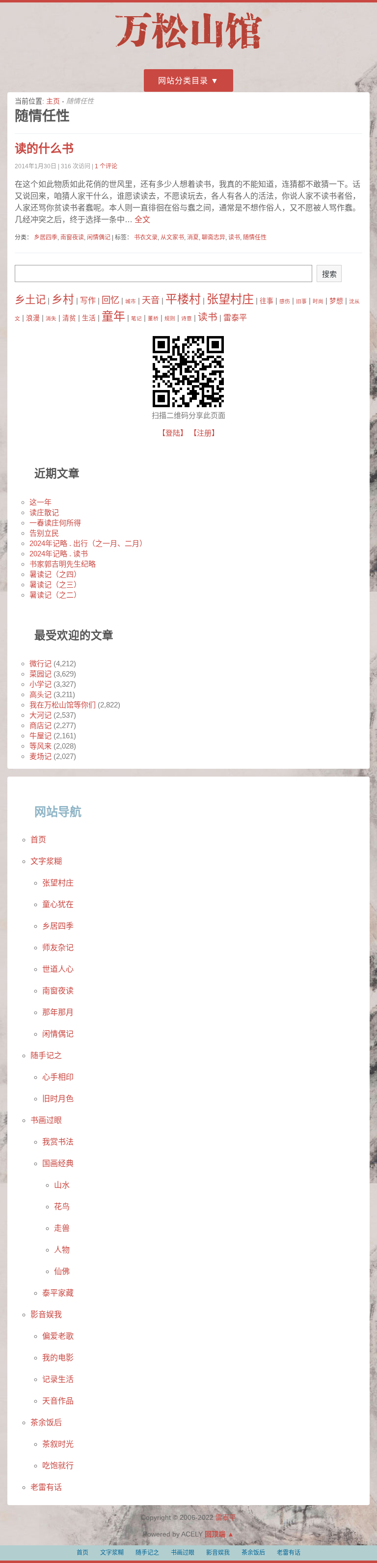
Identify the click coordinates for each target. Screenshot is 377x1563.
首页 (38, 839)
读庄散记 (44, 512)
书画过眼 (46, 1120)
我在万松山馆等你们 (62, 705)
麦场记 (40, 756)
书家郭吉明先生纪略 (62, 564)
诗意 (186, 318)
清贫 (69, 318)
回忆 (110, 300)
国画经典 (58, 1163)
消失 (51, 318)
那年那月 (58, 1012)
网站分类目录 (183, 81)
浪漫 (33, 318)
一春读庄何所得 (55, 523)
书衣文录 (146, 237)
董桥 (153, 318)
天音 (151, 300)
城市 (130, 301)
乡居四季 (45, 237)
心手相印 (58, 1077)
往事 (266, 301)
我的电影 (58, 1358)
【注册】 (204, 433)
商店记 (40, 725)
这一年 (40, 502)
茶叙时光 (58, 1444)
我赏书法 (58, 1142)
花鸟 (62, 1206)
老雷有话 (46, 1487)
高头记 (40, 694)
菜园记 (40, 674)
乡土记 (30, 300)
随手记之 (46, 1055)
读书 (234, 237)
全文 (141, 219)
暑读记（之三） (55, 584)
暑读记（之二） (55, 595)
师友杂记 (58, 947)
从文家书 (172, 237)
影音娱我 (46, 1314)
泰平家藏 (58, 1293)
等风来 (40, 746)
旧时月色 (58, 1098)
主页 (53, 101)
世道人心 (58, 969)
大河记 (40, 715)
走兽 (62, 1228)
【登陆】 (173, 433)
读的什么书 (44, 148)
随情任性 (255, 237)
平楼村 (183, 299)
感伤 (284, 301)
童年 (113, 316)
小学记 (40, 684)
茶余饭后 (46, 1422)
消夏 (193, 237)
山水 (62, 1185)
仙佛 (62, 1271)
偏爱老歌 (58, 1336)
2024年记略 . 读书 (58, 553)
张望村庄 (230, 299)
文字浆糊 (46, 861)
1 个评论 (106, 166)
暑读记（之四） (55, 574)
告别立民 (44, 533)
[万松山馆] (188, 50)
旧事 (301, 301)
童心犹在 (58, 904)
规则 (169, 318)
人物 (62, 1250)
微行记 (40, 663)
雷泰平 (235, 317)
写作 (88, 300)
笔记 (136, 318)
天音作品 (58, 1401)
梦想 (336, 301)
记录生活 (58, 1379)
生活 (89, 318)
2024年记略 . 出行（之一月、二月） (88, 543)
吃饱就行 (58, 1465)
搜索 (329, 274)
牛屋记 (40, 735)
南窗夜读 (72, 237)
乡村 (63, 299)
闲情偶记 (98, 237)
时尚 (318, 301)
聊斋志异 (213, 237)
